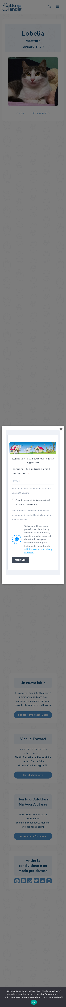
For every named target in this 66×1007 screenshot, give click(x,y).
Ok (33, 1002)
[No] (62, 997)
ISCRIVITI (20, 560)
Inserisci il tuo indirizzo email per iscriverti (31, 471)
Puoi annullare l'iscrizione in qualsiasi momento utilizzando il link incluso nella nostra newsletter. (31, 515)
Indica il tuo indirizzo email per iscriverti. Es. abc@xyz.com (31, 490)
